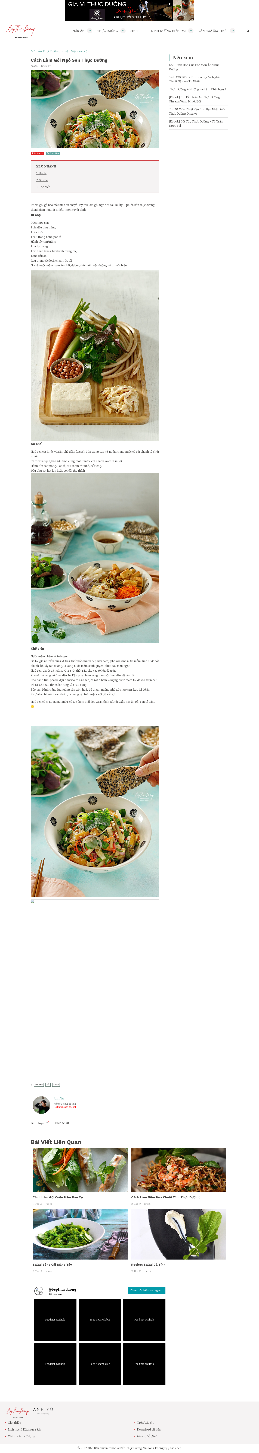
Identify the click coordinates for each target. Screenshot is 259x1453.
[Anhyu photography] (43, 1414)
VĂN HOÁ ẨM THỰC (213, 31)
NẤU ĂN (79, 31)
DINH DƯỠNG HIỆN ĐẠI (168, 31)
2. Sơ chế (42, 180)
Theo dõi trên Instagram (146, 1290)
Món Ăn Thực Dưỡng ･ (46, 51)
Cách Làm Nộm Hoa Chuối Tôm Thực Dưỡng (165, 1197)
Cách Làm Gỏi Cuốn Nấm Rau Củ (58, 1197)
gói (48, 1084)
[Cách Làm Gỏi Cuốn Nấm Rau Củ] (80, 1190)
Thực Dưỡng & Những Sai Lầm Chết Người (197, 89)
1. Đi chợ (41, 173)
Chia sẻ (60, 1123)
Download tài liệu (149, 1429)
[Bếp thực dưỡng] (17, 1416)
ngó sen (39, 1084)
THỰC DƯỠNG (107, 31)
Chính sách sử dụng (21, 1436)
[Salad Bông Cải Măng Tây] (80, 1257)
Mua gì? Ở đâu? (147, 1436)
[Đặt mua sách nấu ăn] (65, 1107)
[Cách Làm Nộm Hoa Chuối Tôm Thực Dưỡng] (178, 1190)
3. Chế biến (43, 187)
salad (56, 1084)
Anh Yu (59, 1098)
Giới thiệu (14, 1422)
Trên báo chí (145, 1422)
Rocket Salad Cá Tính (148, 1264)
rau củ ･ (84, 51)
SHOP (135, 31)
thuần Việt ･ (70, 51)
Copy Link (54, 153)
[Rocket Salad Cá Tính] (178, 1257)
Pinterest (38, 153)
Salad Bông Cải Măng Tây (52, 1264)
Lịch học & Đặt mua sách (24, 1429)
